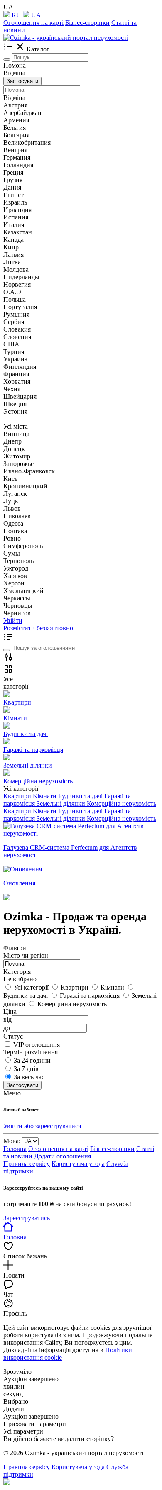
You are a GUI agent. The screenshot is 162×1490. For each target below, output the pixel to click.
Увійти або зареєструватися (42, 1125)
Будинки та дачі (81, 811)
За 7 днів (26, 1068)
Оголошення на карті (33, 22)
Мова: (11, 1140)
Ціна (10, 1011)
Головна (15, 1148)
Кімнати (45, 811)
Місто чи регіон (25, 955)
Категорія (17, 971)
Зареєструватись (26, 1218)
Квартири (18, 811)
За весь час (29, 1076)
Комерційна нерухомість (121, 818)
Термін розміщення (30, 1052)
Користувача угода (78, 1163)
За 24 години (32, 1060)
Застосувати (22, 81)
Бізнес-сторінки (87, 22)
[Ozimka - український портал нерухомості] (65, 37)
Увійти (12, 620)
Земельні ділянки (62, 818)
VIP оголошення (36, 1044)
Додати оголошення (62, 1156)
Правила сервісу (26, 1163)
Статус (13, 1036)
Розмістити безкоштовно (38, 628)
